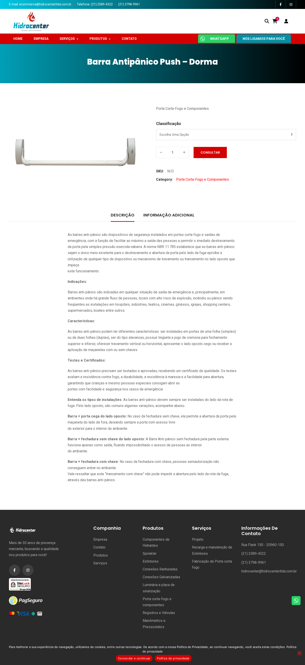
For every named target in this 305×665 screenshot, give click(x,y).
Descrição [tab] (122, 215)
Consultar (210, 152)
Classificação (168, 123)
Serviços (100, 563)
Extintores (151, 561)
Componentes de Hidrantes (156, 542)
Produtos (100, 555)
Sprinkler (150, 553)
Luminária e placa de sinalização (159, 588)
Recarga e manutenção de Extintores (212, 550)
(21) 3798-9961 (129, 4)
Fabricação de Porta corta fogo (212, 564)
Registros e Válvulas (159, 613)
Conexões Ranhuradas (160, 569)
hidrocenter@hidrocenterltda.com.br (269, 571)
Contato (99, 547)
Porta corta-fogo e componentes (157, 602)
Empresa (100, 539)
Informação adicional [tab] (168, 215)
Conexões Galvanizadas (161, 577)
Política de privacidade (173, 658)
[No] (299, 653)
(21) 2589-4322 (253, 553)
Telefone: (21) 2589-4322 (95, 4)
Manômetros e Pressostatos (154, 623)
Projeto (197, 539)
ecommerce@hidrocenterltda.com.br (45, 4)
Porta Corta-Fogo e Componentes (182, 108)
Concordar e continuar (134, 658)
